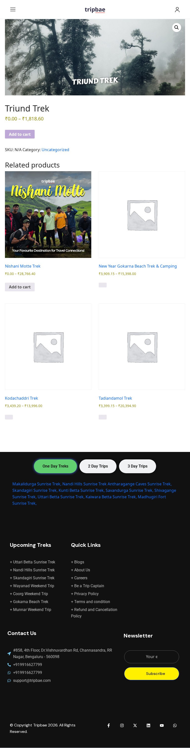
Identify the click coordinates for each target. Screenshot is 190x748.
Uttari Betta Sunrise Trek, (61, 496)
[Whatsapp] (175, 725)
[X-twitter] (135, 725)
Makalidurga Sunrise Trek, (36, 484)
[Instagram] (122, 725)
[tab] (55, 466)
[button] (176, 27)
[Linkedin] (148, 725)
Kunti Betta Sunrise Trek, (82, 490)
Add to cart (20, 134)
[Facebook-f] (108, 725)
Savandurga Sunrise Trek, (129, 490)
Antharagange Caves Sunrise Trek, (140, 484)
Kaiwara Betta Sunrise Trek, (111, 496)
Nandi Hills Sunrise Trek (84, 484)
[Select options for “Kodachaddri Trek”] (9, 417)
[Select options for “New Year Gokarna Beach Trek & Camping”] (103, 285)
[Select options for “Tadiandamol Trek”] (103, 417)
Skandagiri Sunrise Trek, (35, 490)
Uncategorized (55, 149)
